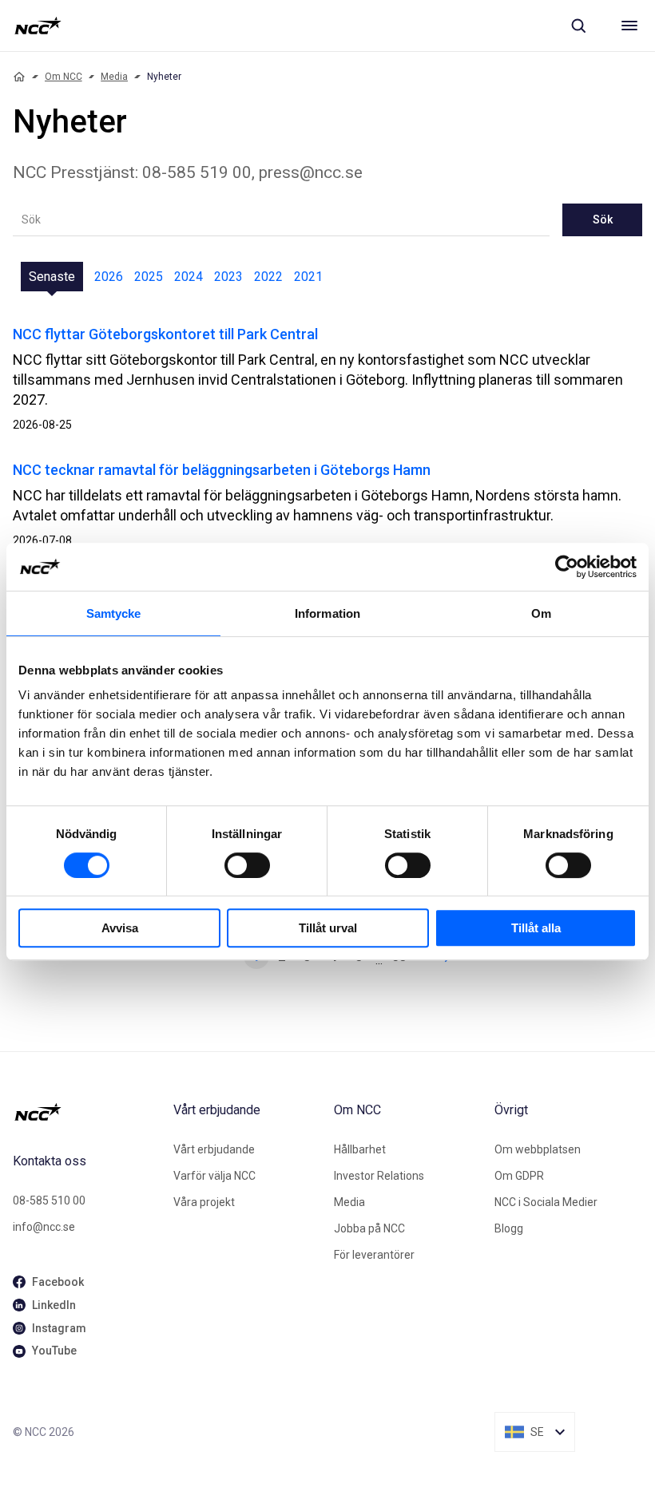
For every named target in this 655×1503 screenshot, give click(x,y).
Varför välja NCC (214, 1175)
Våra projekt (204, 1202)
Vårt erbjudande (214, 1149)
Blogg (508, 1228)
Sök (603, 219)
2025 (148, 276)
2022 (268, 276)
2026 (108, 276)
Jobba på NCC (369, 1228)
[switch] (247, 865)
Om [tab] (541, 613)
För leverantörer (374, 1254)
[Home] (19, 76)
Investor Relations (379, 1175)
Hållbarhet (360, 1149)
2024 (188, 276)
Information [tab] (327, 613)
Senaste (52, 276)
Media (114, 76)
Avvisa (119, 928)
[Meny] (629, 25)
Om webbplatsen (537, 1149)
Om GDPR (519, 1175)
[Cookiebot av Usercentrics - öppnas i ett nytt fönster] (567, 567)
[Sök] (578, 25)
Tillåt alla (536, 928)
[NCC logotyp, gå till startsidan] (38, 25)
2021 (308, 276)
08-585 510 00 (49, 1200)
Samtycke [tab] (113, 613)
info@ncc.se (44, 1226)
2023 (228, 276)
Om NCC (63, 76)
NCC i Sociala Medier (545, 1202)
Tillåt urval (328, 928)
